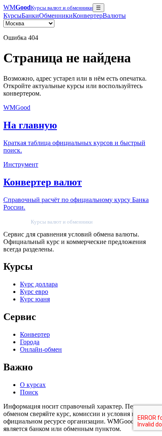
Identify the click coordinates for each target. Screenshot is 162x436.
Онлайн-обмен (41, 349)
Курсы (12, 15)
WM (48, 7)
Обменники (56, 15)
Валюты (114, 15)
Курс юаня (35, 299)
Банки (30, 15)
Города (29, 341)
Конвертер (88, 15)
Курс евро (34, 291)
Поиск (29, 392)
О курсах (33, 384)
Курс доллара (39, 284)
